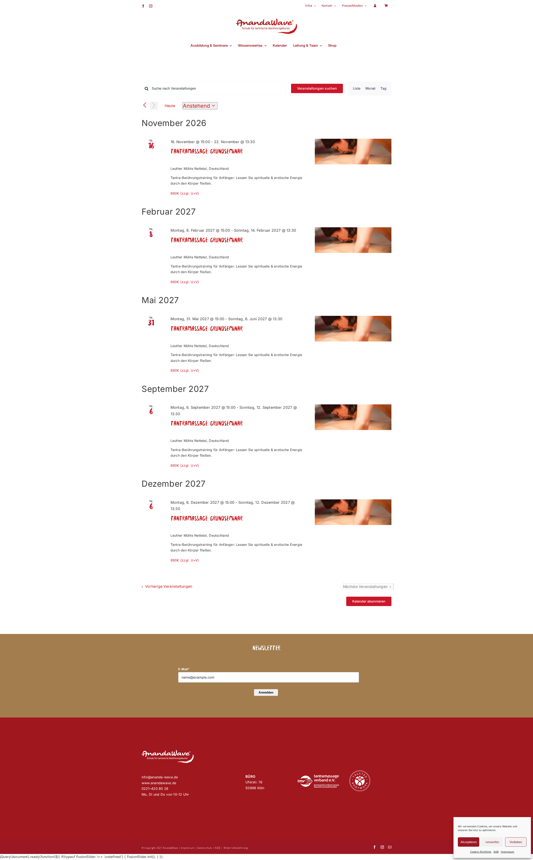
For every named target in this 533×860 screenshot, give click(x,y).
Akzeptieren (469, 842)
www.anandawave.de (159, 783)
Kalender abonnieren (368, 601)
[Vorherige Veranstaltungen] (145, 105)
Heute (170, 106)
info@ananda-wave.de (160, 777)
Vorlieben (515, 842)
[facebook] (374, 847)
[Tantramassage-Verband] (318, 776)
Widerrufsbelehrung (236, 848)
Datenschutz (204, 848)
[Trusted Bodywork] (359, 772)
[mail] (389, 847)
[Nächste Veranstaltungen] (153, 105)
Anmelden (266, 692)
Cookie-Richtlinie (480, 851)
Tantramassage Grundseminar (207, 151)
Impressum (507, 851)
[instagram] (382, 847)
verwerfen (492, 842)
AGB (496, 851)
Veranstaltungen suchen (317, 88)
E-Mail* (184, 669)
